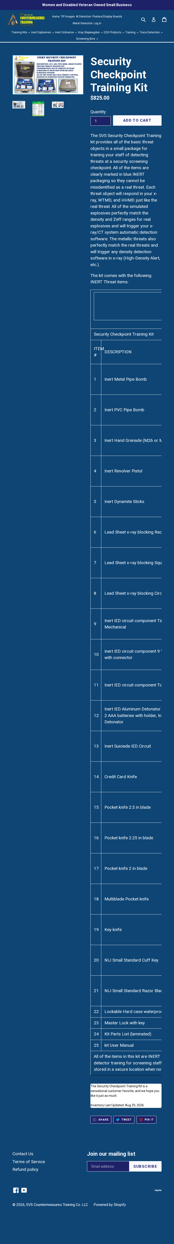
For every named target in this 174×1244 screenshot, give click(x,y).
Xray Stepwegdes (89, 32)
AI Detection (83, 16)
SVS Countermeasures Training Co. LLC (57, 1205)
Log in (97, 23)
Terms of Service (28, 1161)
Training (130, 32)
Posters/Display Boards (107, 16)
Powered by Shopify (110, 1205)
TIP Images (68, 16)
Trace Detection (150, 32)
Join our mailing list (111, 1154)
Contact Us (22, 1153)
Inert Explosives (41, 32)
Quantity (98, 111)
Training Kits (20, 32)
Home (56, 16)
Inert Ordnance (65, 32)
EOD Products (113, 32)
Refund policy (25, 1169)
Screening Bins (86, 38)
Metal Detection (83, 23)
